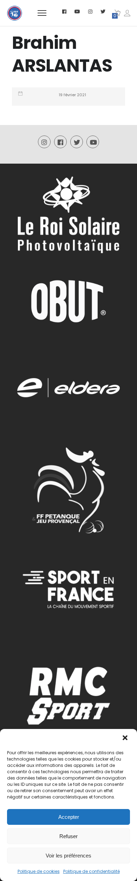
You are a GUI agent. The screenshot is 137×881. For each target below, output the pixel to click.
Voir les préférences (68, 856)
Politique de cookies (39, 871)
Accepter (68, 817)
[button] (126, 738)
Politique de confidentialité (91, 871)
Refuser (68, 836)
